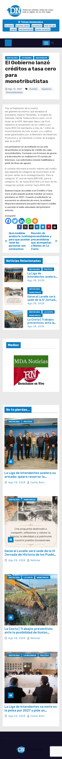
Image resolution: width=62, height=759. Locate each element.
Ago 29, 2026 (35, 280)
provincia (37, 25)
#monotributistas (14, 92)
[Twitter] (15, 221)
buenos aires (22, 25)
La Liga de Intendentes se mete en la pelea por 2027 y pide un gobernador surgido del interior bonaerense (30, 712)
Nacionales (41, 58)
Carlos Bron (37, 482)
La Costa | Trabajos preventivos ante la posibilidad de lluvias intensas (28, 632)
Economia (27, 58)
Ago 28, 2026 (35, 326)
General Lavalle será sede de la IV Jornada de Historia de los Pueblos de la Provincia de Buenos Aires (31, 554)
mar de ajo (50, 25)
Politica (48, 269)
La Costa (48, 312)
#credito (33, 89)
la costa (9, 25)
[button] (53, 43)
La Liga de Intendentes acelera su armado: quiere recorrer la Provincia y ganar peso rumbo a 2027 (30, 478)
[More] (35, 221)
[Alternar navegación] (46, 42)
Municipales (35, 292)
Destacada (12, 58)
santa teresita (43, 29)
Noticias (35, 560)
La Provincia (30, 655)
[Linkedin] (22, 221)
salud (13, 29)
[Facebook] (8, 221)
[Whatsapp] (28, 221)
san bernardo (26, 29)
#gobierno (46, 89)
